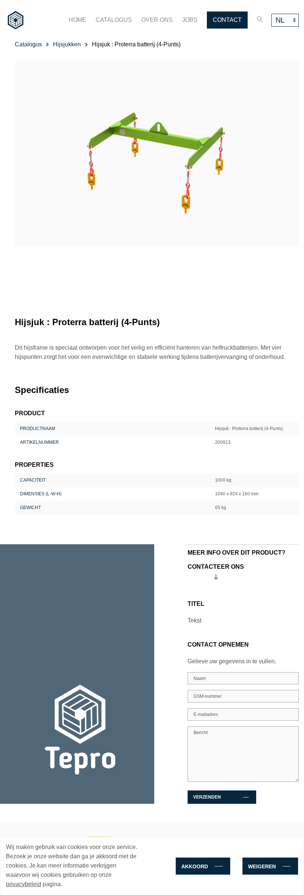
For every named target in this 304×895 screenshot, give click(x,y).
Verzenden (207, 797)
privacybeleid (23, 884)
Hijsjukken (67, 44)
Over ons (157, 20)
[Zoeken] (259, 19)
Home (77, 20)
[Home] (15, 20)
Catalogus (114, 20)
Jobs (190, 20)
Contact (227, 20)
